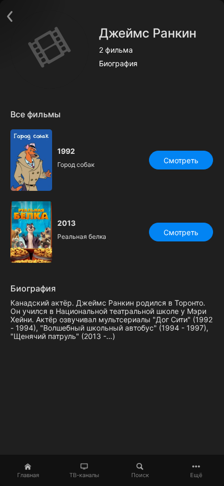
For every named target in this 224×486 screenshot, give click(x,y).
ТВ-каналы (84, 475)
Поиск (140, 475)
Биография (118, 63)
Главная (28, 475)
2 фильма (116, 50)
